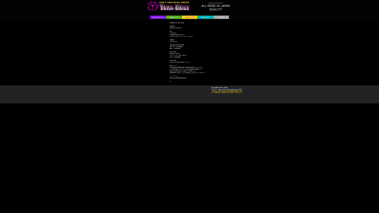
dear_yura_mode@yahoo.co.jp (178, 77)
